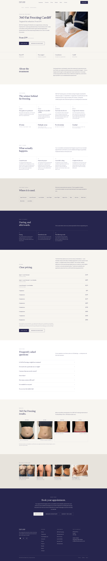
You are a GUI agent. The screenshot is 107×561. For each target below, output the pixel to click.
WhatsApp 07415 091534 (78, 539)
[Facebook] (23, 538)
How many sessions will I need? (47, 380)
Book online (24, 43)
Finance (42, 543)
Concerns (46, 2)
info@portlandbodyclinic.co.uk (79, 541)
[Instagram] (20, 538)
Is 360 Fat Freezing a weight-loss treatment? (47, 362)
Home (23, 7)
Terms (87, 557)
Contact (65, 2)
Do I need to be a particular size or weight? (47, 366)
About (61, 2)
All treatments (60, 543)
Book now (84, 2)
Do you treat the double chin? (47, 389)
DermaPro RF (59, 541)
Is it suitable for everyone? (47, 384)
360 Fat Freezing (60, 531)
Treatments (41, 2)
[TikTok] (27, 538)
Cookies (83, 557)
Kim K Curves (59, 536)
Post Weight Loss (44, 536)
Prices (52, 2)
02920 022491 (76, 538)
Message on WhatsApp (37, 43)
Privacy (79, 557)
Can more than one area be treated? (47, 371)
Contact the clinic (67, 513)
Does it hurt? (47, 375)
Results (56, 2)
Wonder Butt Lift (60, 534)
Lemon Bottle (59, 539)
